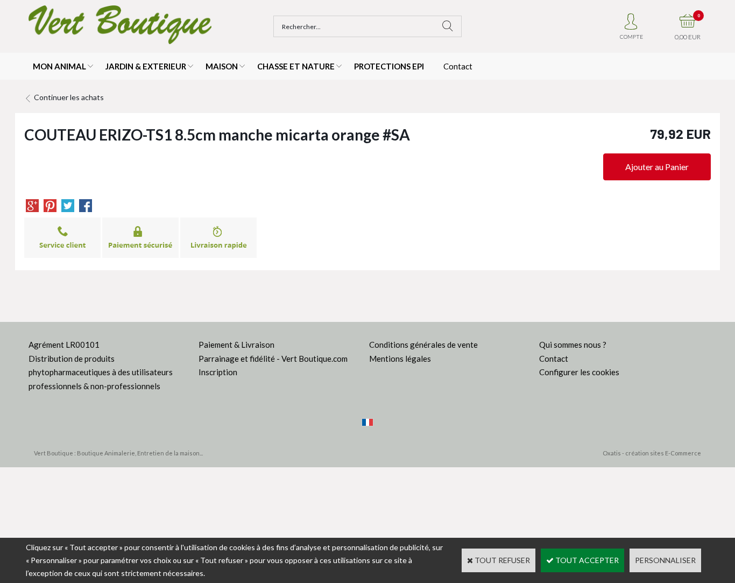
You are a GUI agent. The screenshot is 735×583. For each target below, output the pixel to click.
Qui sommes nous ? (572, 344)
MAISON (222, 66)
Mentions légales (400, 358)
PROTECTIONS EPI (389, 66)
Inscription (218, 372)
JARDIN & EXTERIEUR (145, 66)
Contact (457, 66)
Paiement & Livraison (236, 344)
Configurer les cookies (579, 372)
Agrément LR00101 (64, 344)
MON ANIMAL (59, 66)
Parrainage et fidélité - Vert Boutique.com (273, 358)
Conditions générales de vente (423, 344)
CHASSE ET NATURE (296, 66)
